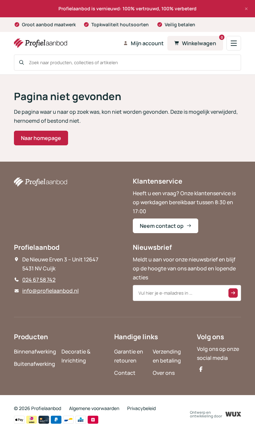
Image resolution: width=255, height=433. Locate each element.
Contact (124, 372)
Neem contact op (162, 225)
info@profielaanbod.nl (50, 290)
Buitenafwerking (34, 363)
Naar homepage (41, 138)
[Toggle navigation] (233, 43)
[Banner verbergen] (246, 8)
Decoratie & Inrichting (76, 356)
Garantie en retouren (128, 356)
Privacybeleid (141, 408)
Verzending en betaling (167, 356)
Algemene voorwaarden (94, 408)
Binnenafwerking (35, 351)
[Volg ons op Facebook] (201, 369)
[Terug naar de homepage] (66, 43)
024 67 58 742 (38, 279)
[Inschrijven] (233, 293)
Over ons (164, 372)
